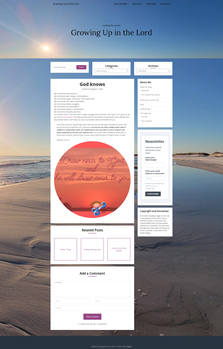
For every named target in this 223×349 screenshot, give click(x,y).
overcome (68, 117)
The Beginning (145, 113)
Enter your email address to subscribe (154, 172)
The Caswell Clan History (150, 95)
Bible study (151, 4)
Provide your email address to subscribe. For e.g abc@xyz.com (154, 186)
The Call (144, 117)
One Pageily (127, 346)
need (59, 117)
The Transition (146, 121)
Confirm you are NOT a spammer (93, 324)
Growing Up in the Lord (66, 3)
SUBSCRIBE (153, 194)
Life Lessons (165, 4)
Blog (141, 104)
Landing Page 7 (146, 109)
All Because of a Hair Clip (149, 100)
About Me (137, 4)
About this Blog (120, 4)
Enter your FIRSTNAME (150, 159)
